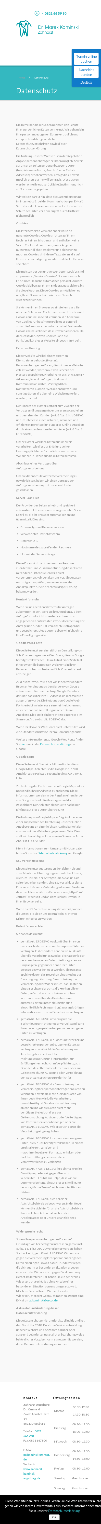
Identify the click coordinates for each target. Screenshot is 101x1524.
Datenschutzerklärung (55, 744)
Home (21, 77)
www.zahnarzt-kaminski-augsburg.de (33, 1473)
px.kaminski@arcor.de (43, 1300)
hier (23, 744)
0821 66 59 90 (55, 13)
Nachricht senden (86, 72)
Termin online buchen (86, 58)
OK (54, 1517)
